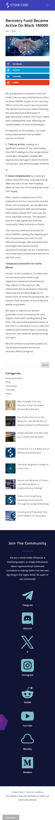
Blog (7, 381)
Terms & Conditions (34, 792)
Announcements (14, 378)
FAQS (8, 393)
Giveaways (11, 385)
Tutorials (10, 389)
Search (45, 365)
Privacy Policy (18, 792)
